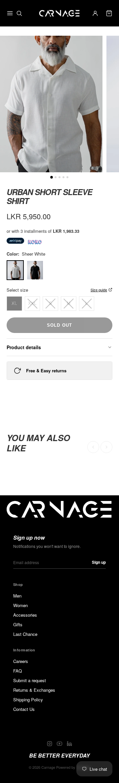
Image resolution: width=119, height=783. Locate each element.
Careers (20, 661)
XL (14, 303)
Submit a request (29, 680)
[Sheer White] (15, 270)
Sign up (99, 562)
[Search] (19, 13)
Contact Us (24, 709)
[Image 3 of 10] (63, 177)
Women (20, 605)
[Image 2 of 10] (59, 177)
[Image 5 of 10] (51, 177)
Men (17, 596)
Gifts (17, 624)
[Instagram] (49, 743)
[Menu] (10, 13)
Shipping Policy (28, 699)
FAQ (17, 671)
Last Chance (25, 634)
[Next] (106, 447)
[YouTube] (59, 743)
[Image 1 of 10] (56, 177)
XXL (32, 303)
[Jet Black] (35, 270)
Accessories (25, 615)
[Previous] (93, 447)
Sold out (59, 325)
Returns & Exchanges (34, 690)
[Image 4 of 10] (67, 177)
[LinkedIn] (69, 743)
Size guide (99, 289)
